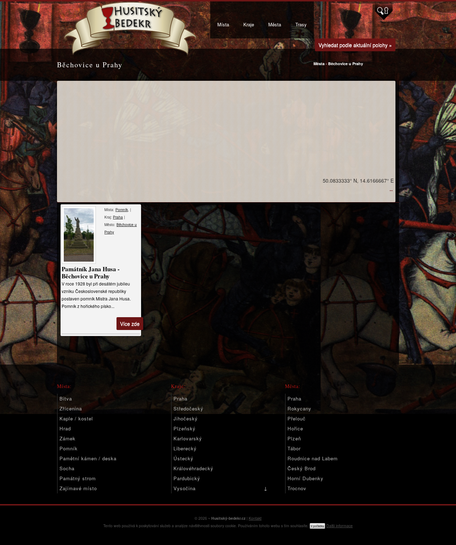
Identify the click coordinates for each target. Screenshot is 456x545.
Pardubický (186, 478)
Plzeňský (184, 428)
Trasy (301, 24)
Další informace (339, 525)
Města (274, 24)
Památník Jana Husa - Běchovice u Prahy (91, 272)
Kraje (248, 24)
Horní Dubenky (305, 478)
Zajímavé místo (78, 488)
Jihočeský (185, 418)
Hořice (295, 428)
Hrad (65, 428)
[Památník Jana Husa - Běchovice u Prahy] (79, 235)
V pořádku (317, 526)
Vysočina (184, 488)
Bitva (65, 398)
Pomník (121, 209)
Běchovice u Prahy (345, 63)
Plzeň (294, 438)
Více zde (130, 323)
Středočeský (188, 408)
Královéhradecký (193, 468)
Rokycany (299, 408)
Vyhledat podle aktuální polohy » (355, 44)
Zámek (67, 438)
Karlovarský (187, 438)
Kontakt (255, 518)
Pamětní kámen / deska (87, 458)
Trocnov (296, 488)
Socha (66, 468)
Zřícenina (70, 408)
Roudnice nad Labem (312, 458)
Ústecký (183, 458)
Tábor (294, 448)
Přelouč (296, 418)
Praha (118, 217)
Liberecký (185, 448)
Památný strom (77, 478)
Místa (223, 24)
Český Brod (301, 468)
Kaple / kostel (76, 418)
